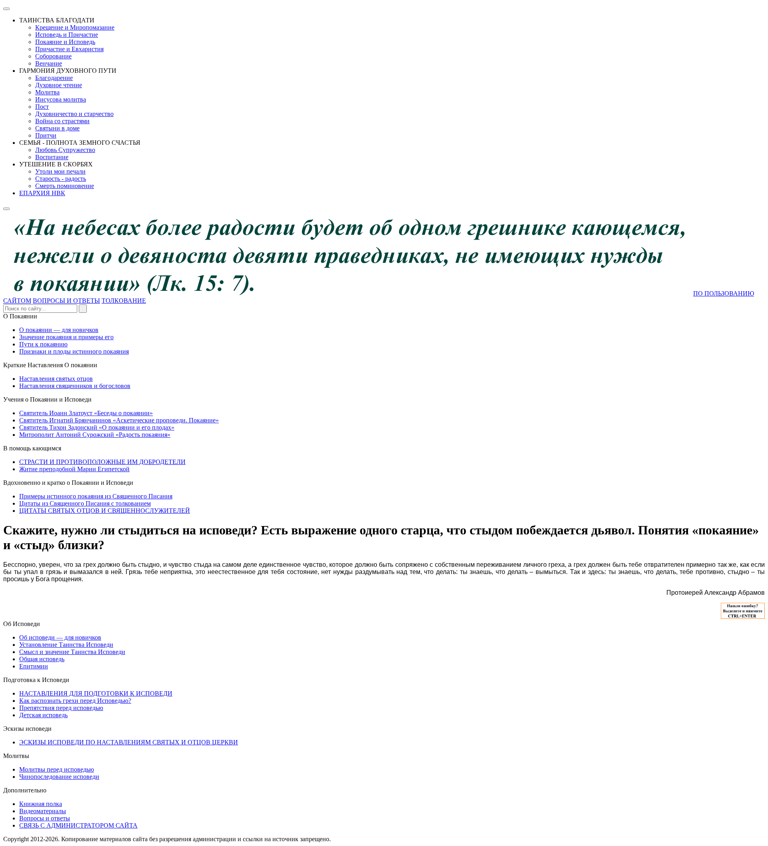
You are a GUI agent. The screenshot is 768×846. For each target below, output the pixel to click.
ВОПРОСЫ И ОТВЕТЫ (66, 300)
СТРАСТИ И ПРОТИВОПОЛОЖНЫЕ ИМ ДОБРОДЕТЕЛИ (102, 461)
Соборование (53, 56)
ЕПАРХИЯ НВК (42, 193)
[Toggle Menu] (6, 9)
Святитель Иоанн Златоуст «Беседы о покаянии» (86, 413)
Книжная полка (40, 803)
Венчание (48, 63)
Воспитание (51, 157)
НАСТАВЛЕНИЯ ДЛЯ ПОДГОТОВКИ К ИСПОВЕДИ (95, 693)
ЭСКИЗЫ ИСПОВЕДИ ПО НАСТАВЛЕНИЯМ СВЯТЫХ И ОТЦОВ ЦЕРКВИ (128, 742)
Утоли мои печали (60, 171)
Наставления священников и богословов (74, 385)
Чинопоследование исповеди (59, 776)
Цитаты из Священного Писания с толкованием (85, 503)
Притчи (45, 135)
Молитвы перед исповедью (56, 769)
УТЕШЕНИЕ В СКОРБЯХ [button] (56, 164)
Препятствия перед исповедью (61, 707)
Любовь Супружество (65, 149)
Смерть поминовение (64, 185)
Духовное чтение (58, 85)
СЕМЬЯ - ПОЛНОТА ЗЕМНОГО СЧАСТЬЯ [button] (79, 142)
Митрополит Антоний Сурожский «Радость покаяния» (94, 434)
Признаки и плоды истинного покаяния (74, 351)
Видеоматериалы (42, 811)
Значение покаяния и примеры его (66, 337)
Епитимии (33, 666)
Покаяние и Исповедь (65, 41)
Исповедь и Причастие (66, 34)
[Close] (6, 209)
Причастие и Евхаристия (69, 49)
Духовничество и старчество (74, 113)
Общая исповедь (41, 659)
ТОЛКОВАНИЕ (124, 300)
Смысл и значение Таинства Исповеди (72, 651)
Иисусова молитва (60, 99)
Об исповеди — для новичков (60, 637)
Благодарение (54, 77)
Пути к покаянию (43, 344)
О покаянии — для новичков (58, 329)
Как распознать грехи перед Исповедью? (75, 700)
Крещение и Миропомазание (74, 27)
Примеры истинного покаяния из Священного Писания (95, 496)
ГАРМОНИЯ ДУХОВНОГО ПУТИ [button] (67, 70)
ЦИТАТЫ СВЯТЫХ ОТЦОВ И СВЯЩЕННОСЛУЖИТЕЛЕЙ (104, 510)
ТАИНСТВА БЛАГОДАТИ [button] (56, 20)
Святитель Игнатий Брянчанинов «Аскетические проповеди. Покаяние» (119, 420)
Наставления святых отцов (56, 378)
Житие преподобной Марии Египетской (74, 469)
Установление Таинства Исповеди (66, 644)
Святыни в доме (57, 128)
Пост (42, 106)
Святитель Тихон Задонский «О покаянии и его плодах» (96, 427)
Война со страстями (62, 121)
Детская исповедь (43, 715)
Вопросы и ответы (44, 818)
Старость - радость (60, 178)
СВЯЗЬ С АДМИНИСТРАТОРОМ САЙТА (78, 825)
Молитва (47, 92)
